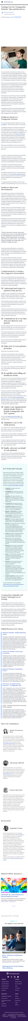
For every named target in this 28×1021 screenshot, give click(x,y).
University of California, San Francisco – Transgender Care (11, 684)
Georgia (16, 996)
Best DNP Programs (5, 983)
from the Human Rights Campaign (15, 485)
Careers (17, 979)
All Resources (4, 1005)
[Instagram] (15, 977)
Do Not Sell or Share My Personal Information (17, 1014)
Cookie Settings (5, 1016)
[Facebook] (8, 977)
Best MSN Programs (5, 985)
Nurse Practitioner (18, 983)
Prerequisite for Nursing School (6, 1001)
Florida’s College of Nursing (18, 174)
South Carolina (17, 1000)
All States (16, 1004)
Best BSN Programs (5, 981)
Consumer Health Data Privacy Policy (18, 1017)
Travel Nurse (17, 988)
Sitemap (4, 1015)
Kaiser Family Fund (20, 134)
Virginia (16, 1002)
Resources (4, 993)
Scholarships (4, 1003)
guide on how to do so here (14, 416)
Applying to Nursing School (6, 996)
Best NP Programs (5, 988)
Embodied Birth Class (7, 773)
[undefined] (8, 2)
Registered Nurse (18, 981)
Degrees (4, 979)
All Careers (17, 990)
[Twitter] (11, 977)
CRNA (16, 985)
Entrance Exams (5, 998)
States (16, 993)
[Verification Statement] (17, 17)
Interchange (21, 834)
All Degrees (4, 990)
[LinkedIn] (18, 977)
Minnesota (17, 998)
